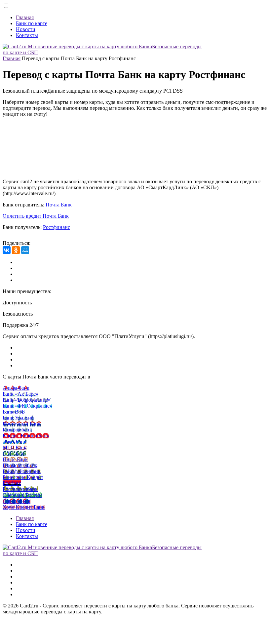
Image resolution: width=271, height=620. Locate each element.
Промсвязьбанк (20, 465)
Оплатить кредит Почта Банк (36, 216)
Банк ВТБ (14, 412)
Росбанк (12, 483)
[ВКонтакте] (7, 250)
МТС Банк (14, 447)
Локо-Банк (14, 441)
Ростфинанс (56, 227)
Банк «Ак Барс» (20, 394)
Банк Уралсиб (18, 418)
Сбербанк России (22, 495)
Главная (25, 17)
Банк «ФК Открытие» (27, 406)
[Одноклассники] (16, 250)
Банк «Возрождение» (27, 400)
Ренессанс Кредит (23, 477)
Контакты (27, 35)
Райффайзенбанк (22, 471)
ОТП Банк (14, 453)
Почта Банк (59, 204)
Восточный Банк (22, 423)
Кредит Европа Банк (26, 435)
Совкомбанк (16, 501)
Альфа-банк (16, 388)
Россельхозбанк (20, 489)
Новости (25, 29)
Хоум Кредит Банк (24, 507)
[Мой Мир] (25, 250)
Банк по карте (31, 23)
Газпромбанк (17, 429)
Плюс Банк (15, 459)
